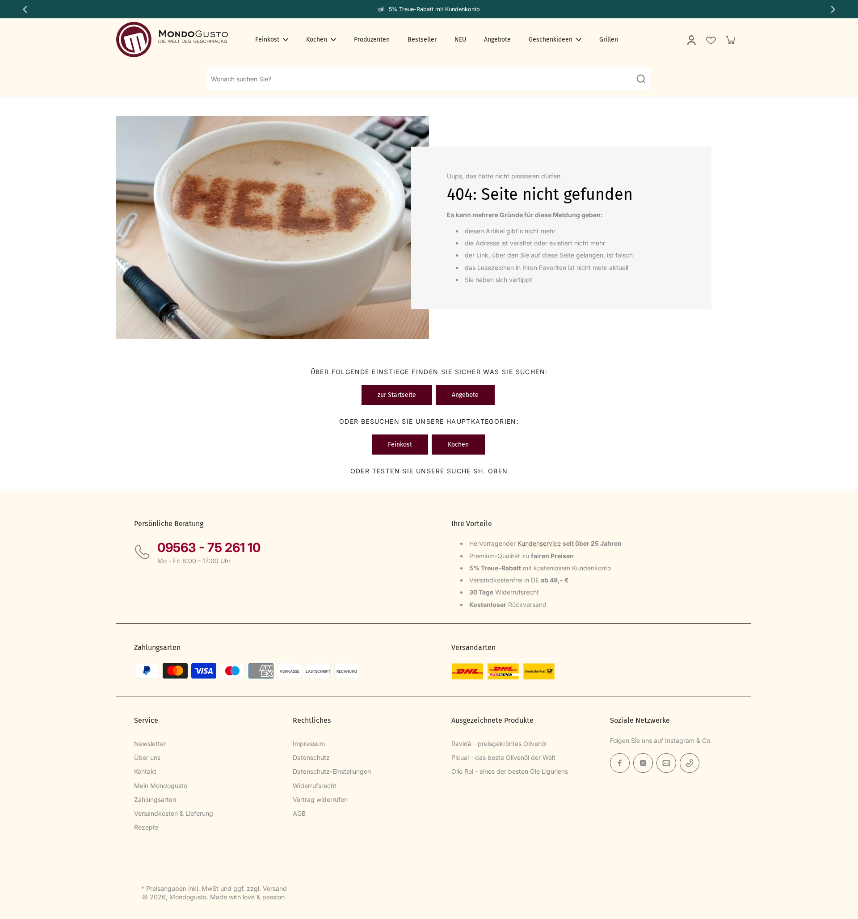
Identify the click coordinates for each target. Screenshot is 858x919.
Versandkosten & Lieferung (173, 813)
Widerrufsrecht (314, 785)
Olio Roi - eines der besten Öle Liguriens (509, 771)
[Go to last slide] (24, 9)
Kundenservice (539, 543)
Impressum (309, 743)
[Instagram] (643, 763)
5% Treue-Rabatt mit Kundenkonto (434, 9)
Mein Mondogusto (160, 785)
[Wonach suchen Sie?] (641, 78)
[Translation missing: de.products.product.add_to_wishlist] (710, 40)
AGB (299, 813)
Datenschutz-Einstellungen (332, 771)
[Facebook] (620, 763)
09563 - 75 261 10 (209, 547)
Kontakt (145, 771)
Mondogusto (187, 897)
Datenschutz (311, 757)
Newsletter (150, 743)
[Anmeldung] (691, 40)
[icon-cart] (730, 40)
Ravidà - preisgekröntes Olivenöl (499, 743)
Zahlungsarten (155, 799)
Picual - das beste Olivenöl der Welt (503, 757)
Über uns (147, 757)
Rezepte (146, 827)
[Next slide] (834, 9)
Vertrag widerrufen (320, 799)
